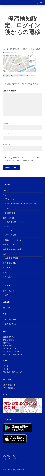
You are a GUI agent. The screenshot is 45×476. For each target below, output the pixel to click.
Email (6, 134)
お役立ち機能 (8, 339)
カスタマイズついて (11, 351)
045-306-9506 (9, 456)
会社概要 (6, 226)
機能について (8, 337)
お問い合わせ (8, 291)
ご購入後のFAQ (9, 324)
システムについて (10, 348)
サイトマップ (8, 244)
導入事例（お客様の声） (13, 249)
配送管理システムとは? (12, 372)
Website (6, 144)
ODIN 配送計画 (9, 385)
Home (5, 190)
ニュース (8, 230)
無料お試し (7, 307)
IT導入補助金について (14, 221)
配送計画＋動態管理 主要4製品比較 (20, 203)
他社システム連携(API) (12, 354)
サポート (6, 267)
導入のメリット (11, 198)
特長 (5, 195)
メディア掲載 (10, 235)
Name (6, 124)
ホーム (5, 49)
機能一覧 (6, 342)
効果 (5, 254)
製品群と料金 (8, 217)
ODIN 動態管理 (9, 387)
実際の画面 (7, 345)
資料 (5, 272)
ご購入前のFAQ (9, 319)
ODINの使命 (10, 213)
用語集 (5, 369)
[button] (41, 3)
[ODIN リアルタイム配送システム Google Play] (17, 433)
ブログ (5, 366)
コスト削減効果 (11, 258)
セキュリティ (10, 208)
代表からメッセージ (13, 240)
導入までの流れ (9, 262)
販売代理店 (7, 277)
